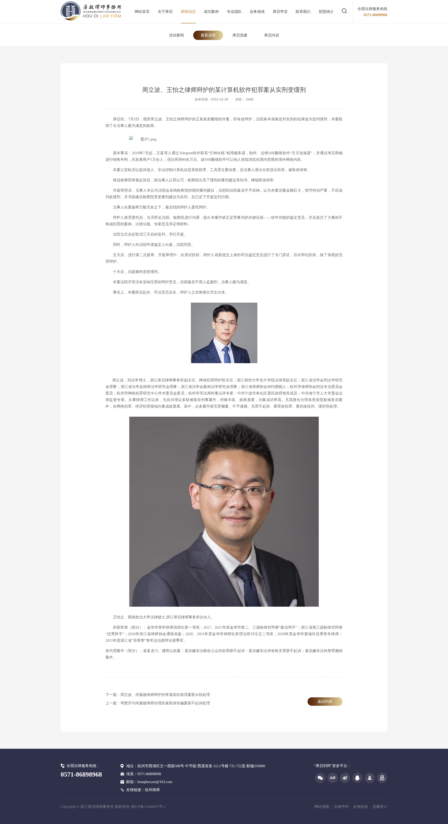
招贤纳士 (326, 12)
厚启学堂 (280, 12)
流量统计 (379, 807)
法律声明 (341, 807)
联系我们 (303, 12)
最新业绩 (208, 35)
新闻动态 (188, 12)
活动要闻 (176, 35)
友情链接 (360, 807)
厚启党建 (239, 35)
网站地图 (321, 807)
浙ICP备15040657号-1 (148, 807)
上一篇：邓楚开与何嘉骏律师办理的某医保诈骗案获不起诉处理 (157, 703)
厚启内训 (271, 35)
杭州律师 (152, 790)
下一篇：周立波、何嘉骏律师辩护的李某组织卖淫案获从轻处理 (157, 695)
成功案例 (211, 12)
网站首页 (142, 12)
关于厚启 (165, 12)
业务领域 (257, 12)
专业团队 (234, 12)
